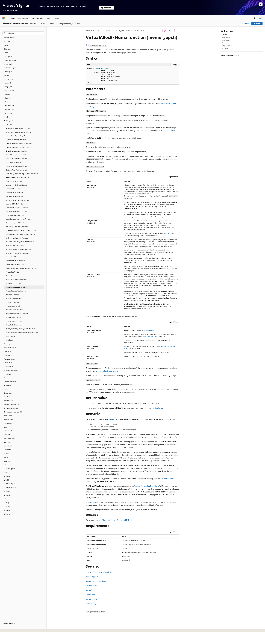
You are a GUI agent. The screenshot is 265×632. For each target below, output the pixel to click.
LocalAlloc (166, 233)
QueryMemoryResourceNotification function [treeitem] (21, 230)
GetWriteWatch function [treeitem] (14, 181)
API (116, 31)
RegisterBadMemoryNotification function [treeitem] (20, 242)
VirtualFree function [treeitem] (13, 295)
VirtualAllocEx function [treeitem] (13, 283)
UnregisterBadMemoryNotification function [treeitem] (21, 268)
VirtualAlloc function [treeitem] (13, 272)
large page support (148, 330)
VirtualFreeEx (94, 502)
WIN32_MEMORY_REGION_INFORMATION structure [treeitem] (23, 332)
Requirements (227, 46)
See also (225, 48)
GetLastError (157, 408)
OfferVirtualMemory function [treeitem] (16, 215)
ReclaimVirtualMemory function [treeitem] (17, 238)
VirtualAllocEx (91, 585)
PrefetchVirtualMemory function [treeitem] (17, 227)
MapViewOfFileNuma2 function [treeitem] (16, 211)
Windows (96, 31)
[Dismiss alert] (261, 4)
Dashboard (257, 24)
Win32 (110, 31)
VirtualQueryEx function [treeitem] (14, 321)
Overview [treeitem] (9, 125)
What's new (246, 24)
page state (113, 419)
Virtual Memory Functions (96, 581)
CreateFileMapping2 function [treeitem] (16, 140)
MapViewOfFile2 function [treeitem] (14, 193)
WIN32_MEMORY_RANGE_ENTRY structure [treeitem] (20, 329)
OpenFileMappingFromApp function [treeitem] (18, 219)
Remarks (225, 43)
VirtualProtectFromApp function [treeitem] (17, 314)
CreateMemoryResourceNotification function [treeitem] (21, 155)
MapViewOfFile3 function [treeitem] (14, 196)
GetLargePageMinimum (150, 336)
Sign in (260, 18)
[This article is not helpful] (241, 55)
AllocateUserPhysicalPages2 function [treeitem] (18, 132)
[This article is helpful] (239, 55)
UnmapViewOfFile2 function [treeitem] (15, 261)
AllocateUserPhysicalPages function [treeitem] (18, 128)
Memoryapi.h (137, 31)
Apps (103, 31)
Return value (226, 40)
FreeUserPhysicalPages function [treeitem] (17, 166)
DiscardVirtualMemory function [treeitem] (17, 159)
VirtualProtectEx (166, 478)
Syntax (224, 35)
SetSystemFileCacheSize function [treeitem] (17, 253)
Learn (88, 31)
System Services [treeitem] (9, 38)
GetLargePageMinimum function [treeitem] (17, 170)
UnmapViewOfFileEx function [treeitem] (16, 264)
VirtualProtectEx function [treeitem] (14, 310)
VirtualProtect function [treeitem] (13, 306)
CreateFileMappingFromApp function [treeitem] (19, 143)
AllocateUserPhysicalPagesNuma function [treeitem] (20, 136)
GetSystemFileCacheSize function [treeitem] (17, 177)
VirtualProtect (91, 599)
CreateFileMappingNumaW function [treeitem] (18, 147)
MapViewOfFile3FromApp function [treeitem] (18, 200)
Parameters (226, 37)
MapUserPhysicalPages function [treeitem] (17, 185)
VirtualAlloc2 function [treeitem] (13, 276)
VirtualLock (90, 595)
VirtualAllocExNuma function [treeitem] (16, 287)
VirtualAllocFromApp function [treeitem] (16, 291)
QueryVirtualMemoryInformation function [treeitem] (20, 234)
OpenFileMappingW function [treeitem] (16, 223)
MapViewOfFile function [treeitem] (14, 189)
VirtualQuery (91, 604)
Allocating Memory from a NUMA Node (117, 520)
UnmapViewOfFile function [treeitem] (15, 257)
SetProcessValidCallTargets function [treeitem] (18, 249)
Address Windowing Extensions (146, 486)
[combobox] (23, 33)
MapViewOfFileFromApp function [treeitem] (17, 208)
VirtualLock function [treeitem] (13, 302)
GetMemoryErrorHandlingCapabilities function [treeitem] (22, 174)
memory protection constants (106, 371)
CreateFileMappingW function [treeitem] (16, 151)
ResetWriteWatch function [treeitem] (15, 246)
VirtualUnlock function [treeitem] (13, 325)
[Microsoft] (3, 18)
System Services (124, 31)
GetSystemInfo (173, 130)
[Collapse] (44, 29)
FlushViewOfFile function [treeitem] (14, 162)
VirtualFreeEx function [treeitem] (13, 298)
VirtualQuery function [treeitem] (13, 317)
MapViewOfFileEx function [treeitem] (15, 204)
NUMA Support (92, 576)
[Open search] (255, 18)
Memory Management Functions (99, 572)
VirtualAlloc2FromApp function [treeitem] (16, 280)
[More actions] (177, 31)
